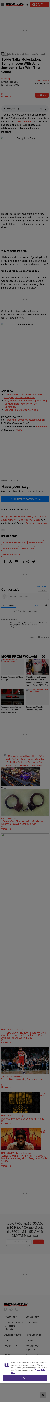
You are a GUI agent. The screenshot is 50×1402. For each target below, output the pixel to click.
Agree (25, 1378)
